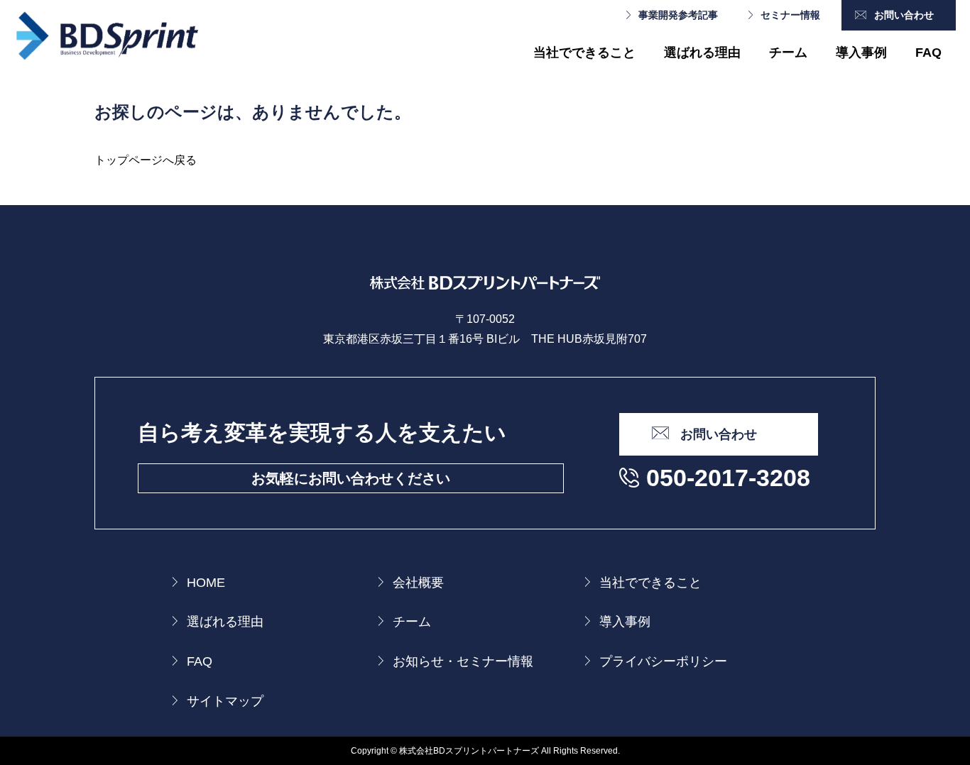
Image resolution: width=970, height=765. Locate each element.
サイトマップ (225, 701)
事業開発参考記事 (678, 15)
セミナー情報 (790, 15)
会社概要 (418, 583)
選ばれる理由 (702, 52)
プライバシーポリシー (663, 661)
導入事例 (861, 52)
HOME (206, 583)
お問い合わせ (904, 15)
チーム (788, 52)
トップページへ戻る (145, 160)
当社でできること (584, 52)
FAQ (928, 52)
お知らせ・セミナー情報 (463, 661)
